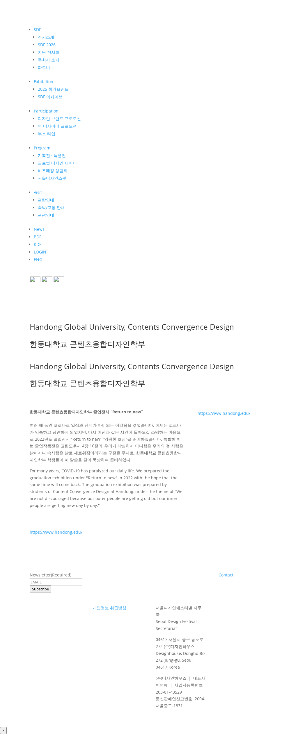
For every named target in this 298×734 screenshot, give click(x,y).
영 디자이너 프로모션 (57, 126)
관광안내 (46, 215)
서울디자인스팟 (52, 178)
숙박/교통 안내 (51, 207)
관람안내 (46, 200)
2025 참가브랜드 (53, 89)
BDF (37, 237)
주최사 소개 (48, 59)
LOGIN (40, 252)
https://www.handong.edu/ (56, 532)
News (39, 229)
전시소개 (46, 37)
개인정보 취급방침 (109, 607)
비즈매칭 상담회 (53, 170)
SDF (37, 29)
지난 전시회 (48, 52)
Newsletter (50, 575)
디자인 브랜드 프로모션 (59, 118)
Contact (226, 575)
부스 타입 (46, 133)
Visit (38, 192)
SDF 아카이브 (50, 96)
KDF (37, 244)
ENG (38, 259)
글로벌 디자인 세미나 (57, 163)
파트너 (44, 67)
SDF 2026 (47, 44)
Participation (46, 111)
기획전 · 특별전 (52, 155)
